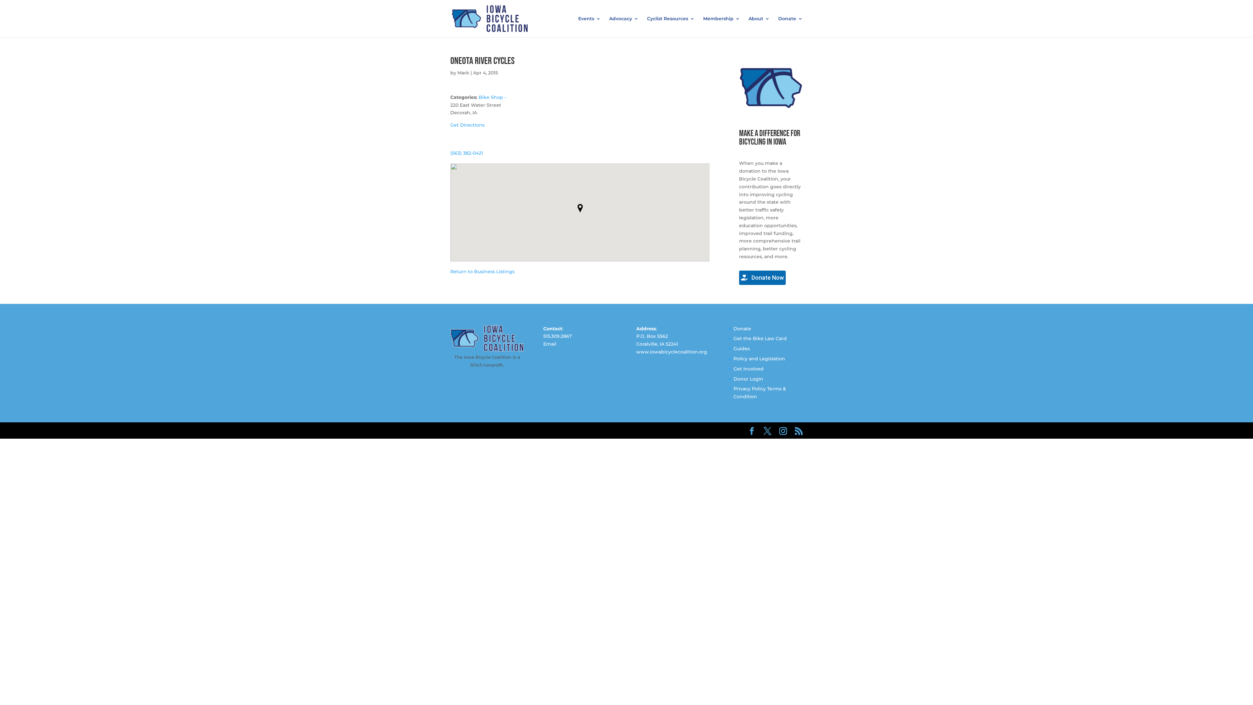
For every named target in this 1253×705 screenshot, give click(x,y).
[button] (580, 208)
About (756, 19)
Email (549, 344)
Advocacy (620, 19)
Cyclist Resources (667, 19)
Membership (718, 19)
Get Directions (467, 125)
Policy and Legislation (759, 359)
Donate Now (767, 277)
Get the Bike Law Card (760, 338)
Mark (463, 73)
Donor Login (748, 379)
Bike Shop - (492, 97)
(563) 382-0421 (466, 153)
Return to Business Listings (482, 271)
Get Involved (749, 369)
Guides (742, 349)
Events (586, 19)
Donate (787, 19)
